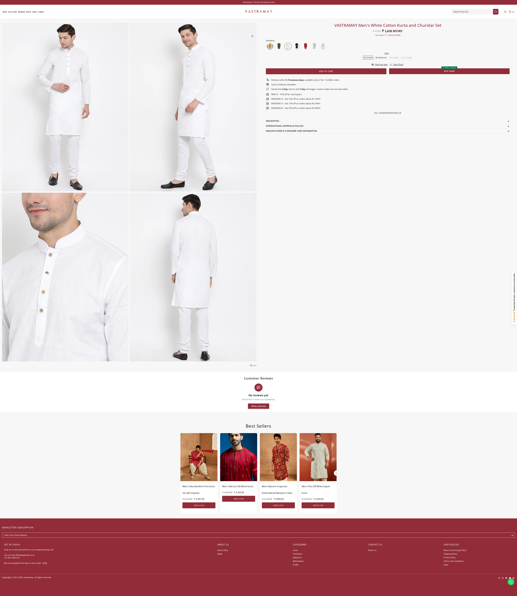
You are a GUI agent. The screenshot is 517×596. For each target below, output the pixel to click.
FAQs (446, 564)
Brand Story (222, 550)
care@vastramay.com (44, 549)
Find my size (381, 64)
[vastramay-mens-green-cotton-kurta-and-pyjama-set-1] (279, 46)
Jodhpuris (297, 557)
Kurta (295, 550)
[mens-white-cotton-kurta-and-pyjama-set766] (288, 46)
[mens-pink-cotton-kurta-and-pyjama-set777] (323, 46)
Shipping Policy (450, 554)
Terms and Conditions (454, 561)
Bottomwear (298, 561)
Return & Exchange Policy (455, 550)
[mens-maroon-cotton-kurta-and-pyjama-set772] (305, 46)
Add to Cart (199, 505)
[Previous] (180, 473)
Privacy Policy (450, 557)
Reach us (372, 550)
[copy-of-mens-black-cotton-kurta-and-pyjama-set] (297, 46)
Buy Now (449, 71)
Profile (295, 564)
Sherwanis (297, 554)
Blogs (219, 554)
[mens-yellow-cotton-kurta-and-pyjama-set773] (270, 46)
